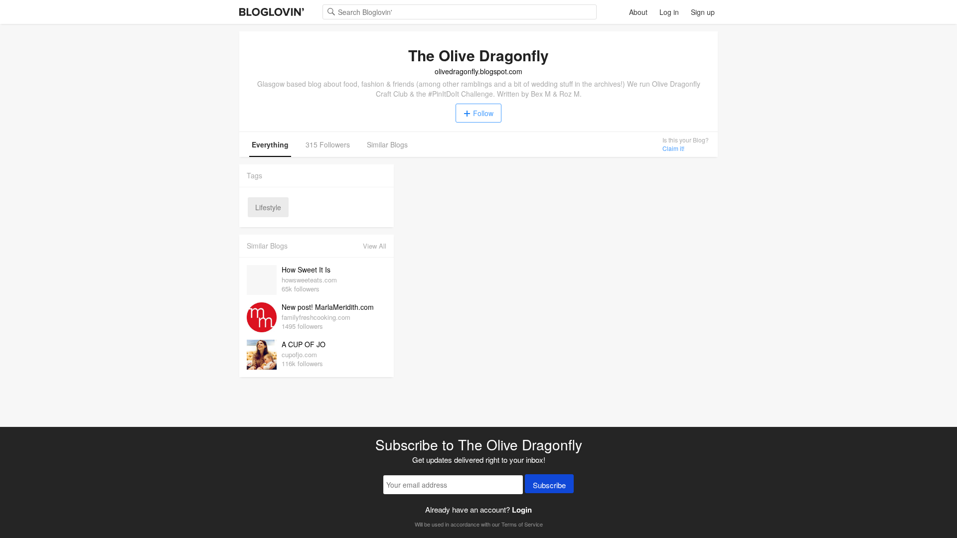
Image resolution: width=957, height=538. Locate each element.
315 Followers (328, 144)
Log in (669, 12)
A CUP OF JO (303, 344)
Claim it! (673, 148)
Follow (483, 113)
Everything (270, 144)
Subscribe (549, 485)
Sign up (703, 12)
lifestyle (268, 207)
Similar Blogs (387, 144)
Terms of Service (522, 524)
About (638, 12)
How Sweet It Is (306, 269)
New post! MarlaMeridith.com (328, 306)
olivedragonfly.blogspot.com (478, 71)
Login (522, 509)
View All (374, 246)
